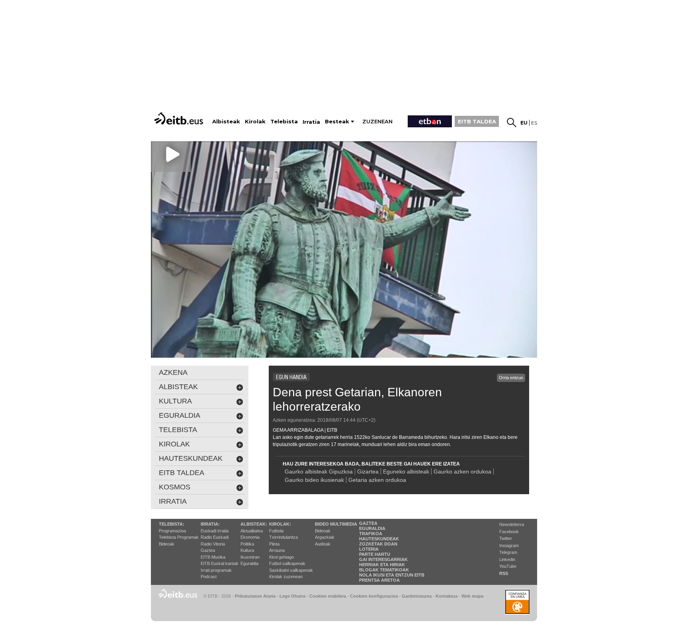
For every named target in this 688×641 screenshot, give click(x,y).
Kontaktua (446, 596)
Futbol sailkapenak (287, 563)
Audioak (322, 544)
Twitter (505, 538)
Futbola (276, 530)
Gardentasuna (417, 596)
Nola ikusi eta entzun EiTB (391, 575)
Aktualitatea (251, 530)
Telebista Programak (179, 537)
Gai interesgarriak (383, 559)
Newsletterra (511, 524)
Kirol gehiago (281, 557)
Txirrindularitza (283, 537)
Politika (247, 544)
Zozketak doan (378, 544)
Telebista (178, 430)
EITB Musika (213, 557)
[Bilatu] (511, 122)
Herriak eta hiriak (382, 564)
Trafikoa (370, 533)
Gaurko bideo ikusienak (314, 480)
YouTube (507, 566)
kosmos (174, 487)
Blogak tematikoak (384, 569)
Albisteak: (253, 524)
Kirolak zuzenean (286, 576)
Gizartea (368, 471)
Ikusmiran (250, 557)
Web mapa (472, 596)
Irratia (173, 501)
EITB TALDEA (477, 121)
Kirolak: (280, 524)
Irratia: (210, 524)
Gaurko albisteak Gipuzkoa (319, 471)
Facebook (509, 531)
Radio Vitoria (213, 544)
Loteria (369, 549)
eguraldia (179, 415)
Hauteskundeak (379, 538)
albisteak (178, 387)
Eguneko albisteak (406, 471)
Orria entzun (511, 377)
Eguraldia (249, 563)
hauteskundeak (191, 458)
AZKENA (173, 372)
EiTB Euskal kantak (219, 563)
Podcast (209, 576)
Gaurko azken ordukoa (462, 471)
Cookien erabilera (327, 596)
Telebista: (171, 524)
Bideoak (166, 544)
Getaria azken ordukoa (377, 480)
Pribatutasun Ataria (255, 596)
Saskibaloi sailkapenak (291, 570)
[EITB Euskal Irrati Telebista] (179, 118)
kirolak (174, 444)
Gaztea (208, 550)
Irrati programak (216, 570)
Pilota (274, 544)
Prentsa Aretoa (379, 580)
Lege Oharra (292, 596)
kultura (175, 401)
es (534, 123)
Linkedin (507, 559)
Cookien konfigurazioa (374, 596)
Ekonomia (250, 537)
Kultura (247, 550)
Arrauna (277, 550)
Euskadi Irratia (215, 530)
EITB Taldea (181, 473)
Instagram (509, 545)
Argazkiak (324, 537)
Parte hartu (374, 554)
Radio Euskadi (215, 537)
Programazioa (172, 530)
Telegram (508, 552)
